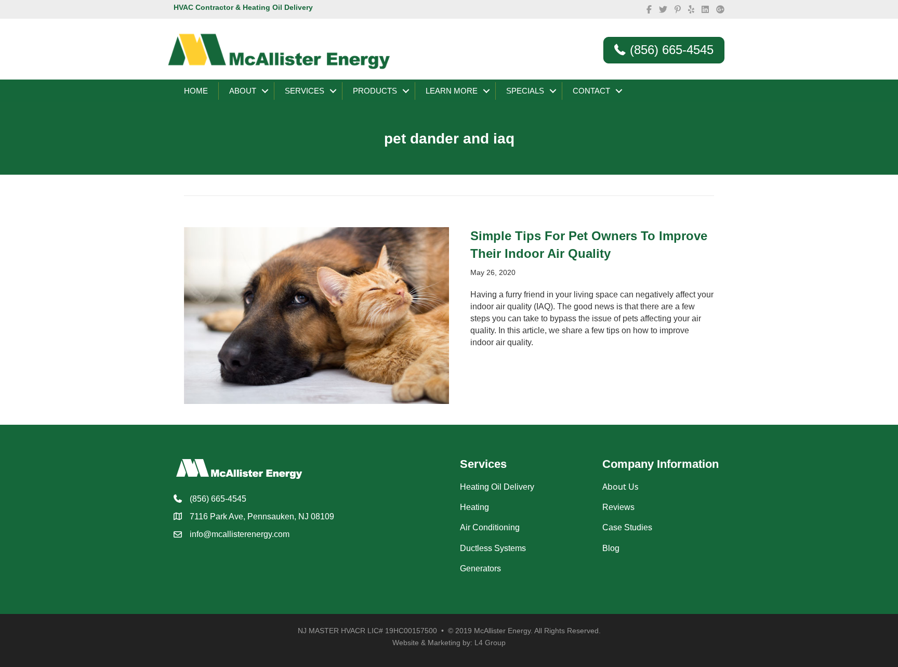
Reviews (618, 507)
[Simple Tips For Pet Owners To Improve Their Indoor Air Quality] (316, 314)
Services (304, 90)
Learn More (452, 90)
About (242, 90)
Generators (480, 568)
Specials (525, 90)
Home (196, 90)
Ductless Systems (493, 548)
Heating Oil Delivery (497, 486)
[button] (265, 91)
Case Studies (627, 527)
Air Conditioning (490, 527)
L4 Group (490, 642)
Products (375, 90)
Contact (591, 90)
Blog (610, 548)
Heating (474, 507)
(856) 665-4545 (218, 498)
